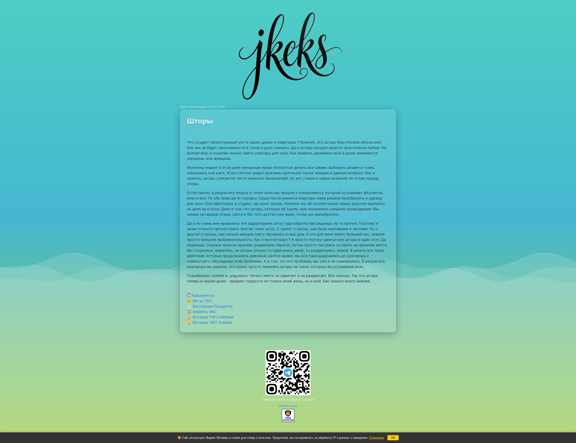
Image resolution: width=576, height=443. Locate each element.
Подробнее (376, 437)
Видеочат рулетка (288, 405)
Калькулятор (202, 295)
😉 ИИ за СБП (199, 301)
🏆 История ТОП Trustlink (209, 322)
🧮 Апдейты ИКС (202, 311)
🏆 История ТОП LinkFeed (210, 317)
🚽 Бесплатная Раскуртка (210, 306)
